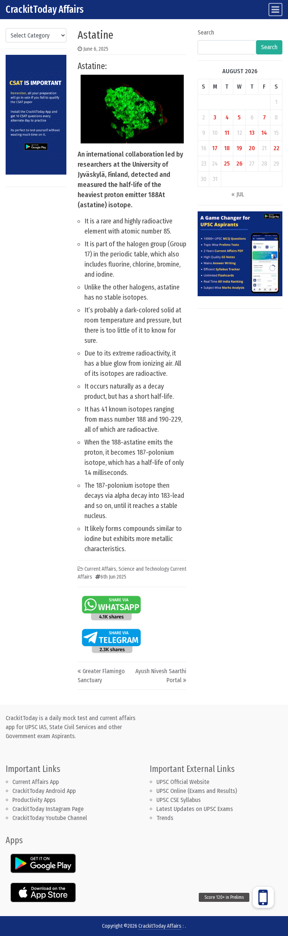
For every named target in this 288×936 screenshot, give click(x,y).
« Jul (237, 194)
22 (276, 148)
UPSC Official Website (182, 781)
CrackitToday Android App (44, 790)
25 (227, 163)
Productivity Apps (34, 799)
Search (206, 32)
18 (227, 148)
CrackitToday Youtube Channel (49, 817)
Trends (164, 817)
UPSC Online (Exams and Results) (196, 790)
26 (239, 163)
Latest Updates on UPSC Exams (194, 808)
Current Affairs (100, 569)
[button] (263, 897)
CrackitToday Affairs (45, 9)
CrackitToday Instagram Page (48, 808)
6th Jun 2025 (113, 577)
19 (239, 148)
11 (227, 132)
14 (264, 132)
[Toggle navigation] (275, 9)
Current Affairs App (35, 781)
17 (215, 148)
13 (252, 132)
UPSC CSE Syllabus (179, 799)
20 (252, 148)
